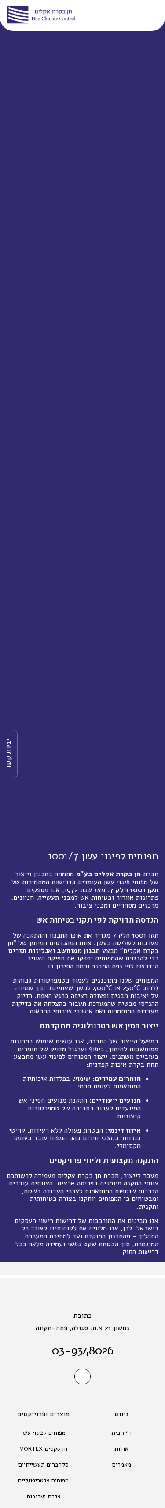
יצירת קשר (8, 754)
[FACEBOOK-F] (82, 1376)
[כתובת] (82, 1295)
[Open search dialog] (106, 15)
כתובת (82, 1315)
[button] (143, 15)
